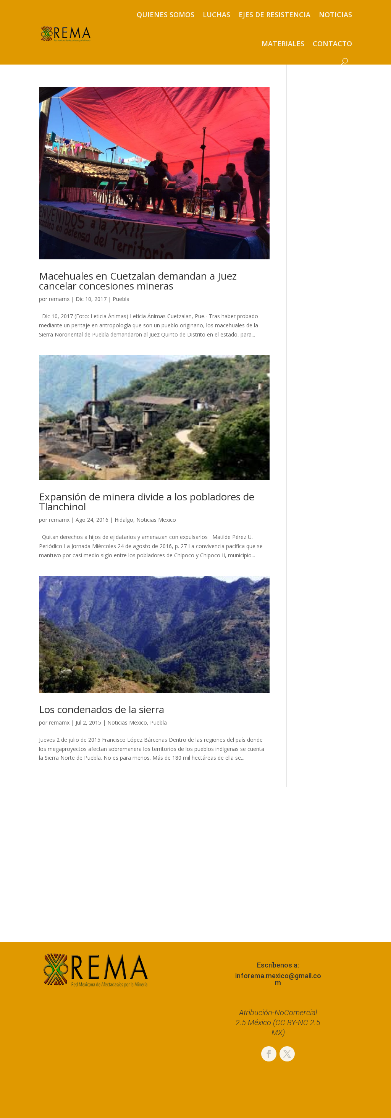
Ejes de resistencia (274, 14)
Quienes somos (165, 14)
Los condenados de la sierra (101, 709)
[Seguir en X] (287, 1053)
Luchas (216, 14)
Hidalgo (124, 519)
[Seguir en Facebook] (268, 1053)
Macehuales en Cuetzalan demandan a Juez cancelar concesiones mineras (138, 281)
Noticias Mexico (156, 519)
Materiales (283, 43)
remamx (59, 299)
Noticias (335, 14)
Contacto (332, 43)
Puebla (121, 299)
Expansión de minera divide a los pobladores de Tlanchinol (146, 501)
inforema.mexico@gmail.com (278, 979)
